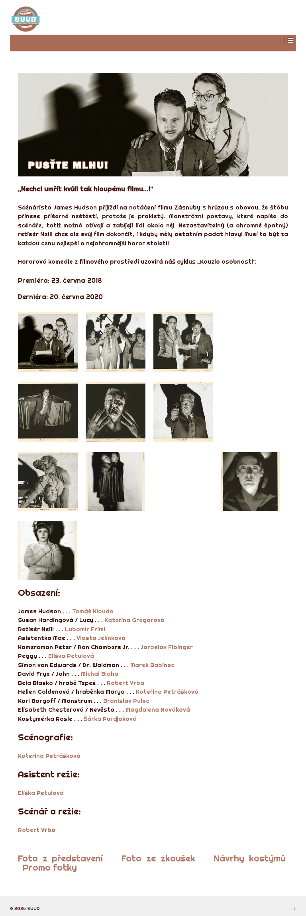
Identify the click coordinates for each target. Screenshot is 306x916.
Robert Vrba (125, 683)
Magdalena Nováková (158, 709)
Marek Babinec (152, 665)
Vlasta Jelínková (101, 638)
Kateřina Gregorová (134, 620)
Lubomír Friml (85, 629)
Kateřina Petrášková (167, 691)
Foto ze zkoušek (158, 858)
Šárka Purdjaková (110, 718)
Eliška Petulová (71, 656)
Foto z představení (60, 858)
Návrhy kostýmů (250, 858)
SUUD (33, 908)
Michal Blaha (99, 673)
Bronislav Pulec (126, 701)
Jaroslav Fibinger (167, 647)
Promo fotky (50, 867)
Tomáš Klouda (93, 611)
